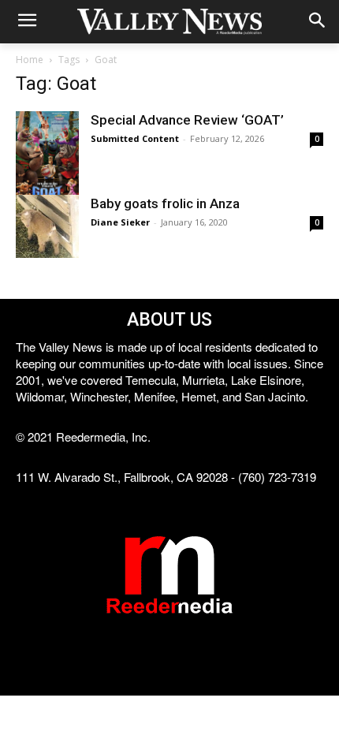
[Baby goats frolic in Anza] (47, 226)
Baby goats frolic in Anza (165, 203)
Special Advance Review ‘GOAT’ (187, 120)
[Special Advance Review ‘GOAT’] (47, 158)
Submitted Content (135, 138)
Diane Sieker (120, 222)
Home (29, 59)
